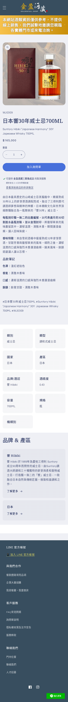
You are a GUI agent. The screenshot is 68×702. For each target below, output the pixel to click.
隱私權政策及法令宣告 (18, 627)
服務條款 (11, 635)
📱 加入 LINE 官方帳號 (20, 554)
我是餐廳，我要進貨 (17, 590)
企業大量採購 (13, 582)
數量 (5, 148)
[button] (4, 7)
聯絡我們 (11, 664)
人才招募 (11, 672)
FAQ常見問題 (13, 612)
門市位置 (11, 657)
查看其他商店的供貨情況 (19, 187)
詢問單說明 (12, 620)
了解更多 (12, 491)
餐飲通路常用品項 (16, 575)
